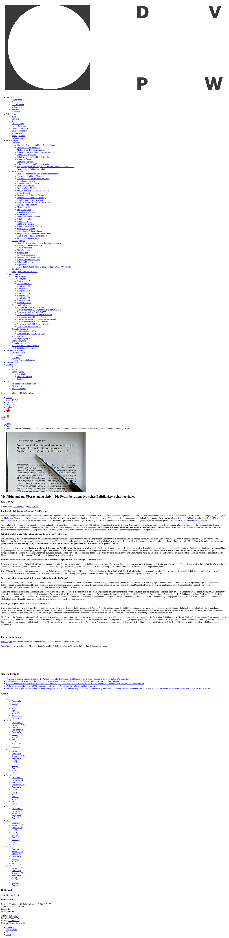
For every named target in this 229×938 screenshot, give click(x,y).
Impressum (11, 927)
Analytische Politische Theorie (30, 176)
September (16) (18, 785)
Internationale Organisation (28, 257)
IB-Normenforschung (26, 255)
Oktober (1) (16, 727)
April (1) (15, 711)
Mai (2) (15, 708)
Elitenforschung (23, 250)
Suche (9, 397)
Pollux (14, 369)
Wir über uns (11, 114)
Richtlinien (16, 269)
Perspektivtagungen (20, 343)
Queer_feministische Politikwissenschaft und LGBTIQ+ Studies (44, 267)
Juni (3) (15, 763)
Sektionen (16, 143)
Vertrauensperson (19, 133)
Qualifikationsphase (20, 128)
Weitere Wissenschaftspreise (23, 360)
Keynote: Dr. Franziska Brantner (30, 307)
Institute (9, 402)
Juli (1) (14, 703)
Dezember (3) (17, 722)
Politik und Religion (25, 224)
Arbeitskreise (17, 171)
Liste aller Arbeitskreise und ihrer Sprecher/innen (37, 174)
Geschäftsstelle (18, 124)
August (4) (16, 758)
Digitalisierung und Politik (28, 183)
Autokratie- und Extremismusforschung (33, 178)
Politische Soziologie (25, 162)
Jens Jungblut (18, 507)
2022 (8, 806)
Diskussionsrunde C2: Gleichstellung (32, 322)
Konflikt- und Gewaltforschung (30, 200)
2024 (8, 749)
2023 (8, 775)
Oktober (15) (17, 828)
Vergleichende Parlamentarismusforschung (34, 233)
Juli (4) (14, 878)
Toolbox (20, 379)
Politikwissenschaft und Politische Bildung (35, 157)
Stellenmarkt (17, 107)
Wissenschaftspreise (14, 350)
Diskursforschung (24, 248)
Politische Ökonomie (25, 159)
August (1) (16, 701)
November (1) (17, 811)
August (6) (16, 856)
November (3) (17, 851)
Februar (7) (16, 842)
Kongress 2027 (23, 281)
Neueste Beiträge (13, 895)
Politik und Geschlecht (26, 155)
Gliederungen (12, 140)
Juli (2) (14, 761)
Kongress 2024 (23, 286)
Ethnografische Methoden (28, 188)
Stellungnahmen (18, 135)
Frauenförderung (19, 126)
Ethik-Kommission (19, 131)
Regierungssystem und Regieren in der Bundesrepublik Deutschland (45, 166)
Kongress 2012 (23, 295)
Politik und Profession (21, 305)
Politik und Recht (24, 221)
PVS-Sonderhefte (19, 388)
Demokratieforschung (26, 181)
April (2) (15, 796)
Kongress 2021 (23, 288)
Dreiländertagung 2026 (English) (31, 334)
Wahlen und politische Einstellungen (32, 236)
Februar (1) (16, 715)
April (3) (15, 885)
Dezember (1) (17, 808)
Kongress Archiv (24, 302)
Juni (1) (15, 706)
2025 (8, 720)
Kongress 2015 (23, 293)
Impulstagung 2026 (25, 338)
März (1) (15, 713)
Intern (8, 934)
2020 (8, 847)
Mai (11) (15, 882)
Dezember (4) (17, 777)
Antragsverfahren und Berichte (25, 271)
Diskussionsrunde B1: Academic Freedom (34, 314)
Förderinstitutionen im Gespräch (25, 348)
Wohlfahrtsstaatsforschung (28, 238)
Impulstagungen (18, 336)
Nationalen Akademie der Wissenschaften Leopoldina (26, 518)
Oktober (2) (16, 754)
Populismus (22, 264)
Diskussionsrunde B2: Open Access (32, 317)
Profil (14, 116)
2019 (8, 866)
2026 (8, 699)
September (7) (17, 813)
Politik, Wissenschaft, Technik (29, 226)
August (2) (16, 732)
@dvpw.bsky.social (17, 923)
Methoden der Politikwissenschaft (31, 150)
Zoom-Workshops (24, 376)
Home (9, 424)
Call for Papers (18, 104)
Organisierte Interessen (26, 212)
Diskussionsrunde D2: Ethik (29, 326)
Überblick (21, 374)
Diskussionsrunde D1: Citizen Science (33, 324)
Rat (13, 121)
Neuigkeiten (17, 100)
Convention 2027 (24, 283)
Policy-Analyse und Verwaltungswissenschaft (36, 152)
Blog (8, 405)
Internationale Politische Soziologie (31, 197)
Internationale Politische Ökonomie (31, 195)
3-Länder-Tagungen (20, 329)
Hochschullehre (23, 193)
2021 (8, 820)
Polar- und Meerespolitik (27, 262)
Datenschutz (11, 930)
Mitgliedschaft (12, 362)
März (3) (15, 861)
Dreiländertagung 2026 (26, 331)
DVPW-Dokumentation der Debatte (191, 520)
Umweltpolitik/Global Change (29, 231)
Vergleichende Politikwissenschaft (31, 169)
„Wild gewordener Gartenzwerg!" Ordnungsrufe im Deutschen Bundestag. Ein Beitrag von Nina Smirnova (51, 686)
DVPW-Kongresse (19, 279)
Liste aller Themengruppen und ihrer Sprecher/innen (39, 243)
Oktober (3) (16, 870)
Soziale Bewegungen (26, 229)
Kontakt (9, 932)
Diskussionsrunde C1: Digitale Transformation (36, 319)
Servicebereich (18, 367)
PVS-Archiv (17, 386)
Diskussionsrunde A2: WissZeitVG (31, 312)
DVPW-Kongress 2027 (21, 276)
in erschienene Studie (73, 527)
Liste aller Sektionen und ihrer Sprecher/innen (36, 145)
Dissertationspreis (19, 353)
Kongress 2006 (23, 300)
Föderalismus (22, 252)
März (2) (15, 742)
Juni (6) (15, 832)
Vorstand (15, 119)
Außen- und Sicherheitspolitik (29, 245)
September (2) (17, 873)
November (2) (17, 751)
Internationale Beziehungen (28, 147)
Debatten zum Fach (20, 138)
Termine (15, 102)
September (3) (17, 730)
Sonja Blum (33, 507)
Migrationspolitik (24, 209)
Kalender (15, 109)
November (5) (17, 825)
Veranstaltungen (13, 274)
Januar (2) (16, 718)
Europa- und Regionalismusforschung (33, 190)
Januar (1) (16, 746)
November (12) (18, 725)
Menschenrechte (24, 207)
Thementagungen (19, 341)
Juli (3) (14, 789)
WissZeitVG (17, 112)
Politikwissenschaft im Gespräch (25, 345)
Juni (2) (15, 734)
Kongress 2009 (23, 298)
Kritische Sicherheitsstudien (28, 260)
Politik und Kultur (24, 219)
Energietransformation (26, 186)
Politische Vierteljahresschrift (24, 384)
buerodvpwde (13, 920)
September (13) (18, 756)
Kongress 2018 (23, 291)
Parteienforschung (24, 214)
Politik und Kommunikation (28, 217)
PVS (8, 381)
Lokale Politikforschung (27, 205)
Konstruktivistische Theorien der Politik (33, 202)
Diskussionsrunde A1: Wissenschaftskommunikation (39, 310)
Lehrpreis (16, 357)
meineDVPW (12, 400)
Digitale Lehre (18, 372)
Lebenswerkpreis (19, 355)
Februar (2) (16, 744)
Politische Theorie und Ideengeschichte (33, 164)
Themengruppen (18, 240)
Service (9, 365)
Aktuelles (10, 97)
